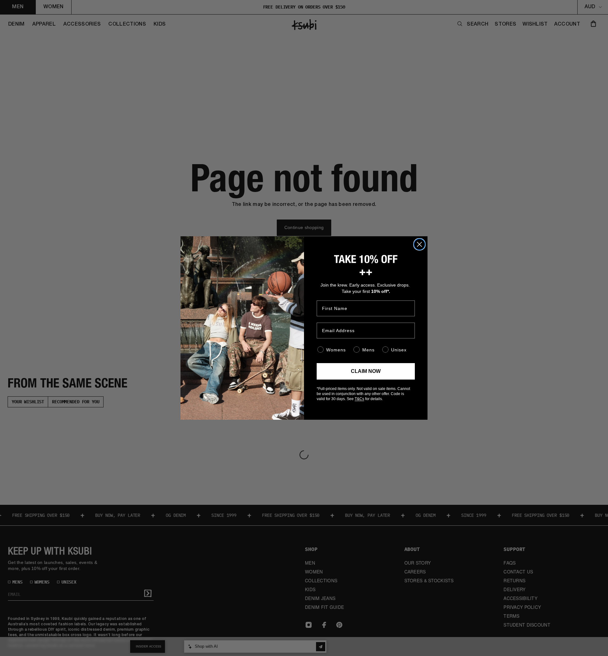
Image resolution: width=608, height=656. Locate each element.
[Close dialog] (419, 244)
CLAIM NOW (366, 371)
